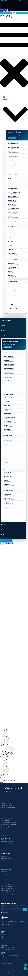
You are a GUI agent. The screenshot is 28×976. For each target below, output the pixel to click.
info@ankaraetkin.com (7, 963)
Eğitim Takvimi (4, 938)
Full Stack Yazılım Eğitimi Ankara (7, 879)
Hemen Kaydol (6, 540)
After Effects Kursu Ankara (6, 796)
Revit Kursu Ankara (5, 845)
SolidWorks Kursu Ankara (6, 869)
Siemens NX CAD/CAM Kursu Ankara (8, 867)
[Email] (12, 928)
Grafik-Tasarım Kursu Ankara (7, 841)
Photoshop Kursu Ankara (6, 803)
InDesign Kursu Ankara (5, 801)
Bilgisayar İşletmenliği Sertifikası (7, 949)
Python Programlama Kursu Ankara (8, 888)
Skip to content (3, 11)
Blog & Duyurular (4, 941)
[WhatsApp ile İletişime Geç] (25, 968)
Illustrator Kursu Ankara (6, 799)
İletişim (2, 943)
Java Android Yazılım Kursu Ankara (8, 882)
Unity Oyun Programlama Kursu (7, 892)
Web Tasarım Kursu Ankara (6, 847)
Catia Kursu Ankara (5, 862)
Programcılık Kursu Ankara (6, 886)
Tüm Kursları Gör (12, 138)
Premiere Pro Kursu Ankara (6, 805)
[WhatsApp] (9, 928)
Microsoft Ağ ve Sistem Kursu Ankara (8, 824)
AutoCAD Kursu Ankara (6, 858)
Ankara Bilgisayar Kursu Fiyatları (7, 947)
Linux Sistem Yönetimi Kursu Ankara (8, 822)
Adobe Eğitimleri (6, 791)
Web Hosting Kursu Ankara (6, 830)
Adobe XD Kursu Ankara (6, 794)
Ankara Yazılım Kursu (5, 945)
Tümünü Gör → (4, 809)
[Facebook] (2, 928)
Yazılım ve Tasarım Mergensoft (14, 972)
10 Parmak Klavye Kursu (6, 816)
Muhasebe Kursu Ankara (6, 826)
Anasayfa (3, 934)
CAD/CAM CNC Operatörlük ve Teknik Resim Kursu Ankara (13, 860)
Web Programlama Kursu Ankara (7, 894)
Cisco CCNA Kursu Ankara (6, 864)
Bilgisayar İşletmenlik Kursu (6, 818)
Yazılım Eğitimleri (6, 874)
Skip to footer (9, 11)
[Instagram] (13, 13)
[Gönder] (25, 909)
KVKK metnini (5, 912)
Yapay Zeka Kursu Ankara (6, 833)
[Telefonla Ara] (25, 965)
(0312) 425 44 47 (6, 959)
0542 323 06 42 (6, 961)
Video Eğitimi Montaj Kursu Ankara (8, 807)
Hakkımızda (3, 936)
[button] (14, 57)
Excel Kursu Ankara (5, 820)
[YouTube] (15, 13)
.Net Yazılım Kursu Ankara (6, 877)
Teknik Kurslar (5, 853)
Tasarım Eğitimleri (6, 838)
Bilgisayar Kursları (6, 813)
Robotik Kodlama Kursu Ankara (7, 890)
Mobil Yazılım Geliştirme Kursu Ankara (8, 884)
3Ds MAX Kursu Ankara (5, 856)
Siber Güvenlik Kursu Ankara (7, 828)
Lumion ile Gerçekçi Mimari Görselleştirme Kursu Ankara (12, 843)
